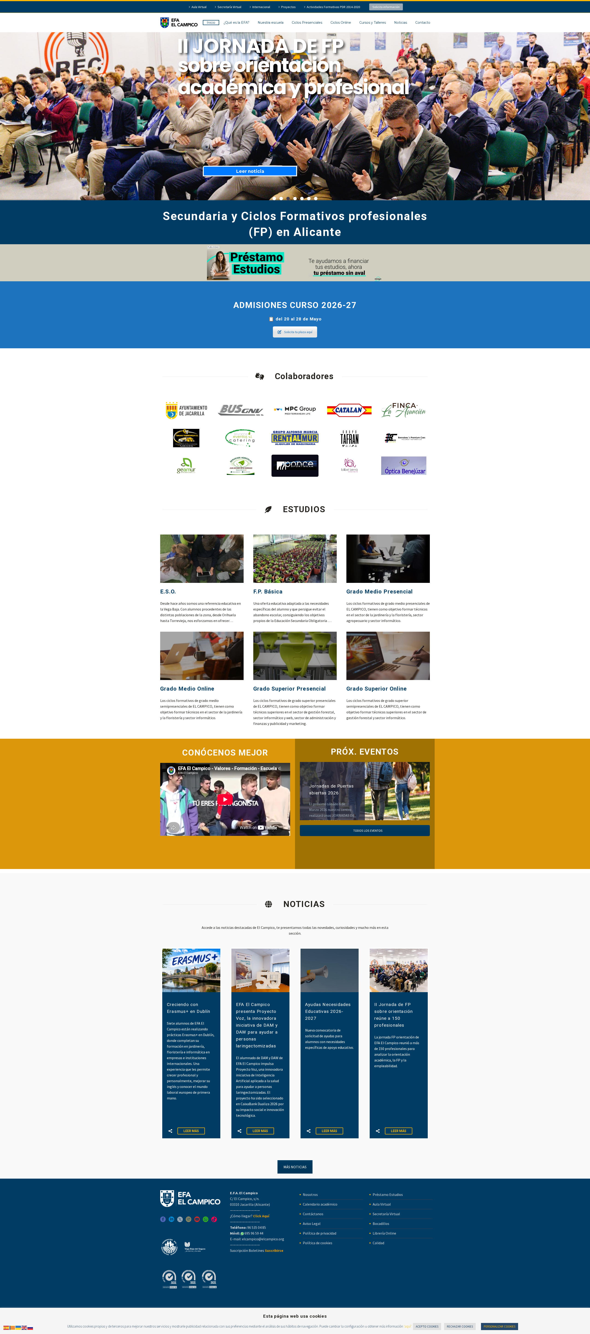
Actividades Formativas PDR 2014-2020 (333, 7)
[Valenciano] (12, 1327)
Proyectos (288, 7)
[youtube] (197, 1221)
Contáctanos (313, 1214)
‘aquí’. (408, 1326)
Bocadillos (381, 1223)
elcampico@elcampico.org (263, 1239)
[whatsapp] (205, 1221)
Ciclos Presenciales (307, 22)
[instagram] (188, 1221)
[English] (24, 1327)
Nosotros (310, 1194)
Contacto (422, 22)
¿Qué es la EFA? (236, 22)
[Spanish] (6, 1327)
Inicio (211, 22)
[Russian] (30, 1327)
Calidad (378, 1243)
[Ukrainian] (18, 1327)
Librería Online (384, 1233)
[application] (225, 799)
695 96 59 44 (253, 1233)
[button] (170, 1131)
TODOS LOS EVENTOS (368, 830)
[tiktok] (214, 1221)
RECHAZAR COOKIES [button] (460, 1326)
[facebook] (163, 1221)
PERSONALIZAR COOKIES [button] (499, 1326)
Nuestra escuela (270, 22)
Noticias (400, 22)
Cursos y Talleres (372, 22)
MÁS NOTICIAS (295, 1167)
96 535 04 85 (256, 1227)
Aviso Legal (312, 1223)
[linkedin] (171, 1221)
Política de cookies (317, 1243)
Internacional (261, 7)
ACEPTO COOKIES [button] (427, 1326)
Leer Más (191, 1131)
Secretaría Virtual (229, 7)
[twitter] (180, 1221)
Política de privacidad (319, 1233)
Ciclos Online (340, 22)
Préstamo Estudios (388, 1194)
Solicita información (386, 7)
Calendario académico (320, 1204)
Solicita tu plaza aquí (298, 332)
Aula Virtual (199, 7)
